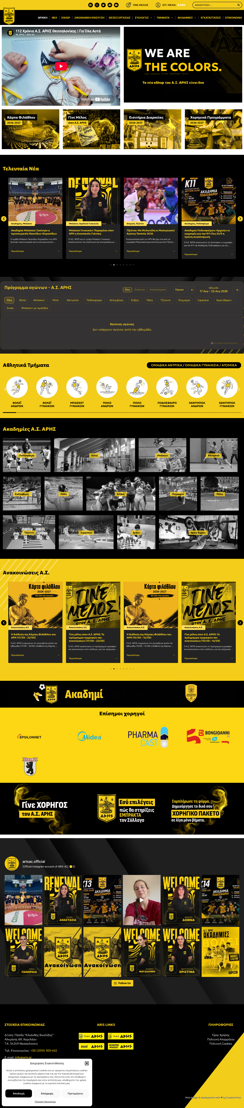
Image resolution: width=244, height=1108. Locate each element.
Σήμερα (179, 289)
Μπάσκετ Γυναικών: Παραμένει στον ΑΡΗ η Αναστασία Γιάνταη (33, 232)
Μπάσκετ (15, 223)
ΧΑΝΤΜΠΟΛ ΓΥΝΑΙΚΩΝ (227, 404)
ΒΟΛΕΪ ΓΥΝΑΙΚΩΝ (47, 404)
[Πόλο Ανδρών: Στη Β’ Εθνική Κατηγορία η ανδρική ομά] (63, 952)
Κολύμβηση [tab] (116, 300)
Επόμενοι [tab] (140, 289)
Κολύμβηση (22, 494)
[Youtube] (110, 5)
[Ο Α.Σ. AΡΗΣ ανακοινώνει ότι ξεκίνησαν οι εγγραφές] (220, 900)
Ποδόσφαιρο (144, 223)
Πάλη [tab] (149, 300)
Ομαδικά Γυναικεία (31, 223)
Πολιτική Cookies (221, 1043)
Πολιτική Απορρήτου (45, 1101)
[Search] (238, 5)
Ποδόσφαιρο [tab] (94, 300)
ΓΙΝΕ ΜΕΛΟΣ (140, 5)
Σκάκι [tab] (10, 308)
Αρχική (42, 17)
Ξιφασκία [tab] (203, 300)
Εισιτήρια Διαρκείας (146, 117)
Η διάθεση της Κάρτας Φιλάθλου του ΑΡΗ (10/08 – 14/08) (91, 636)
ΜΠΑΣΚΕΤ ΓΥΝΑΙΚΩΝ (77, 404)
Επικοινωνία (233, 17)
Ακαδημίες (185, 17)
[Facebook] (90, 5)
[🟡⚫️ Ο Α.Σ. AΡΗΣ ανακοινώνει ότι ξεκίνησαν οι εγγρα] (102, 900)
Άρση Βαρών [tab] (223, 300)
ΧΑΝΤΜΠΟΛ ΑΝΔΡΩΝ (197, 404)
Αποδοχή (18, 1093)
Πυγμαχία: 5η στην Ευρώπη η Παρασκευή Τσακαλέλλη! (203, 232)
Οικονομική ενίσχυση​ (89, 17)
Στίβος (121, 494)
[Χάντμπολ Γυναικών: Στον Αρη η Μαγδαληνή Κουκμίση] (142, 952)
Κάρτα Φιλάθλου (21, 117)
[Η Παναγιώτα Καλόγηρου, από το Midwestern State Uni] (142, 900)
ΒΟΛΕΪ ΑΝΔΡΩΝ (17, 404)
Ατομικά (73, 223)
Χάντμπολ (214, 455)
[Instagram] (97, 5)
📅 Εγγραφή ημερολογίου (224, 343)
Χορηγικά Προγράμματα (210, 117)
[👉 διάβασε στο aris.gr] (102, 952)
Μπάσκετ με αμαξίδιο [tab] (34, 308)
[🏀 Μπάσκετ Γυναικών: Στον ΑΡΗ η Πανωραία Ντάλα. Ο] (23, 952)
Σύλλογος (142, 17)
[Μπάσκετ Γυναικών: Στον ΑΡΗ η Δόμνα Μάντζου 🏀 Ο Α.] (181, 900)
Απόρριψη (47, 1093)
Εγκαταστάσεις (211, 17)
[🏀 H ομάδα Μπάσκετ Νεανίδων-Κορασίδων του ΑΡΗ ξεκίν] (23, 900)
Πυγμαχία (199, 223)
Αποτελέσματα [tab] (158, 289)
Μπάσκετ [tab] (39, 300)
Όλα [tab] (9, 300)
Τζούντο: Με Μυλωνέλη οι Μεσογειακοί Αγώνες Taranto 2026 (93, 232)
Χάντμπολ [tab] (73, 300)
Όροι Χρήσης (221, 1035)
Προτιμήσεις (75, 1093)
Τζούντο (82, 223)
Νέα (54, 17)
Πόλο (64, 494)
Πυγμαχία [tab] (184, 300)
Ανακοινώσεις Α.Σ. (20, 627)
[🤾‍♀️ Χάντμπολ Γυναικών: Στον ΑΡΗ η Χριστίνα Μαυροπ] (181, 952)
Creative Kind (233, 1097)
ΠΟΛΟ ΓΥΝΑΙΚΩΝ (137, 404)
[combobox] (214, 5)
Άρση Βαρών (198, 532)
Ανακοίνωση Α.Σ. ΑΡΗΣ (199, 634)
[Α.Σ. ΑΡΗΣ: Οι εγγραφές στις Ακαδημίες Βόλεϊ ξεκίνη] (220, 952)
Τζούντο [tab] (165, 300)
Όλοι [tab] (127, 289)
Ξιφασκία (86, 532)
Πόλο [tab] (55, 300)
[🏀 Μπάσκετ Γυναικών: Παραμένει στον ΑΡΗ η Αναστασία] (63, 900)
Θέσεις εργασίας (119, 17)
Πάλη (219, 494)
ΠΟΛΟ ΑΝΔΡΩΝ (107, 404)
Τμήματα (163, 17)
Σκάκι (136, 532)
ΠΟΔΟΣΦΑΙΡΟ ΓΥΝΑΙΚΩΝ (167, 404)
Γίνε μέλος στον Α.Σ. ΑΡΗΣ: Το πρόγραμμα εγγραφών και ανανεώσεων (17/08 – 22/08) (29, 637)
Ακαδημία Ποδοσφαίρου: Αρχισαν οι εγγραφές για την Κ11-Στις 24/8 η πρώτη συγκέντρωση (149, 233)
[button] (87, 1063)
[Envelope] (116, 5)
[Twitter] (103, 5)
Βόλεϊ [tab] (22, 300)
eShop (65, 17)
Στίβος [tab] (135, 300)
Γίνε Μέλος (77, 117)
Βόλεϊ (94, 455)
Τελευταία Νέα (21, 169)
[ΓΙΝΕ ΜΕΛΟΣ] (128, 5)
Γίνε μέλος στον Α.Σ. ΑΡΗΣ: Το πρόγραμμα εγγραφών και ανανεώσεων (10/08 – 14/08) (144, 637)
